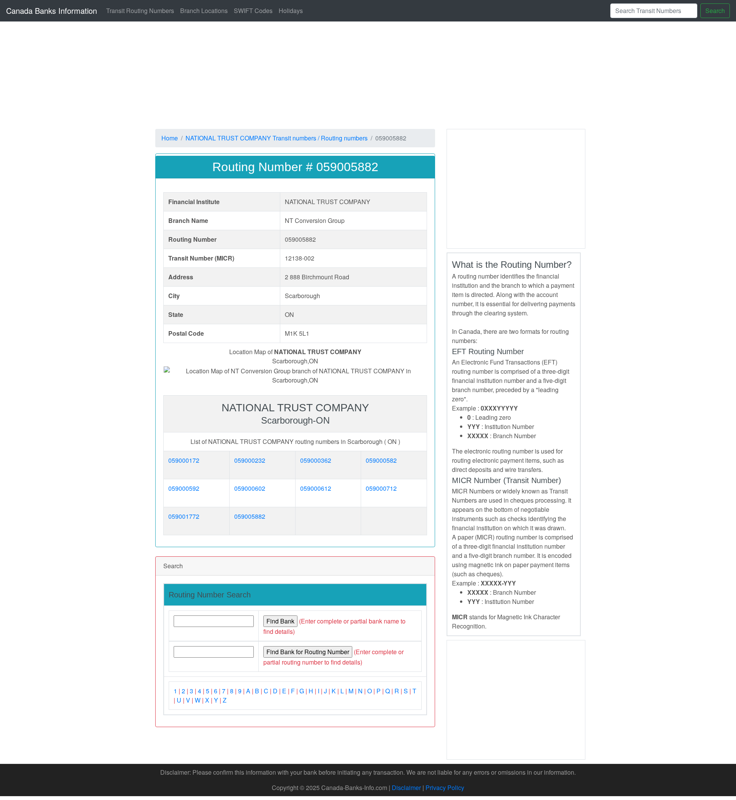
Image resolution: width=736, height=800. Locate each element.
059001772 (183, 516)
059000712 (381, 488)
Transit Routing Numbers (140, 10)
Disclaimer (406, 787)
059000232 (249, 460)
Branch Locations (204, 10)
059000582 (381, 460)
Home (169, 138)
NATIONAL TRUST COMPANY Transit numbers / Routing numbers (277, 138)
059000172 (183, 460)
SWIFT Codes (253, 10)
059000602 (249, 488)
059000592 (183, 488)
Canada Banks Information (51, 10)
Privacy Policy (445, 787)
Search (715, 10)
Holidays (291, 10)
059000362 (315, 460)
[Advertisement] (385, 75)
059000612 (315, 488)
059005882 (249, 516)
